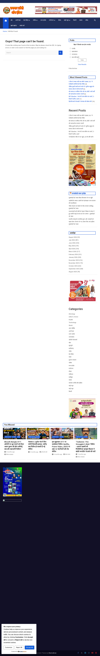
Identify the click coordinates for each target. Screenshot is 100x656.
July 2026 (72, 240)
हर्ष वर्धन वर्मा (44, 452)
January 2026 (73, 257)
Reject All (19, 647)
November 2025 (74, 263)
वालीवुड (71, 377)
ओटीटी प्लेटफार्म (73, 340)
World (70, 325)
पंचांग (70, 357)
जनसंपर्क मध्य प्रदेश (79, 193)
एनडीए (73, 48)
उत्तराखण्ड (71, 337)
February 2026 (73, 254)
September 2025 (74, 269)
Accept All (29, 647)
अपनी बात (18, 20)
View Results (82, 64)
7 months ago (81, 454)
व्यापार (80, 20)
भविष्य (34, 20)
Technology (72, 322)
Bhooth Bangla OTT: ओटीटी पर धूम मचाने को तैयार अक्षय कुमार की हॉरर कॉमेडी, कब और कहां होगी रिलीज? (14, 445)
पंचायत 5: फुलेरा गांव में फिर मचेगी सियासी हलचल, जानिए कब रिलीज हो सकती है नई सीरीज (37, 445)
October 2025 (73, 266)
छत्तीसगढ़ (71, 348)
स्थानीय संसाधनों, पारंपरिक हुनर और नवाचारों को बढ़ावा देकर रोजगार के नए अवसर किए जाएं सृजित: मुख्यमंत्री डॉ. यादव (82, 221)
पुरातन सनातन (72, 360)
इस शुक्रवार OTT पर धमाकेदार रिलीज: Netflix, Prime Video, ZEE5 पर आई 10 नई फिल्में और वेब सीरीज (61, 447)
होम (11, 20)
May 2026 (72, 246)
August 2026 (73, 237)
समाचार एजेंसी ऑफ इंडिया (75, 383)
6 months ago (58, 454)
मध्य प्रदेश (43, 20)
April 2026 (72, 249)
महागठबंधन (75, 51)
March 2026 (72, 251)
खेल (70, 343)
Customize (8, 647)
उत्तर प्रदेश (72, 334)
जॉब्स (86, 20)
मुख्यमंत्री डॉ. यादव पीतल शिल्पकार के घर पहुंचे (81, 198)
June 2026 (72, 243)
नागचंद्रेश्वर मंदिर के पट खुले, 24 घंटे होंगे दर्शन (81, 137)
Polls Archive (73, 68)
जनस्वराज (74, 54)
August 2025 (73, 272)
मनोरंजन (51, 20)
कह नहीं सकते (75, 57)
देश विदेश (25, 20)
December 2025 (74, 260)
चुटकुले (71, 345)
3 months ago (10, 452)
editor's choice (73, 317)
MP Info (14, 25)
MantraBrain (52, 653)
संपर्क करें (22, 25)
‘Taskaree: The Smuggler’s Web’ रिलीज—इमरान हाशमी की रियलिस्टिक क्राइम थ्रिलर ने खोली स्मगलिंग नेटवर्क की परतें (85, 447)
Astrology (72, 314)
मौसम (59, 20)
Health (71, 320)
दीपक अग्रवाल (9, 454)
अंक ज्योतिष (72, 328)
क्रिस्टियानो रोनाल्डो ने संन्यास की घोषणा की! (80, 101)
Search (60, 53)
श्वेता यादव (67, 454)
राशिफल (71, 374)
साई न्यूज (66, 20)
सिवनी (74, 20)
